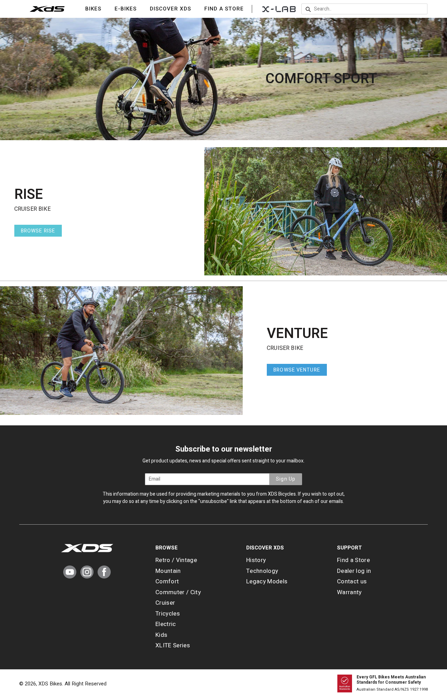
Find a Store (224, 9)
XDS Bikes (50, 684)
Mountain (168, 571)
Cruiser (165, 602)
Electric (165, 624)
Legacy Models (266, 581)
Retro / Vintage (176, 560)
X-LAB (279, 9)
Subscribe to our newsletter (223, 449)
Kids (161, 635)
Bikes (97, 9)
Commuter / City (178, 592)
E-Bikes (130, 9)
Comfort (167, 581)
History (256, 560)
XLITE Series (172, 645)
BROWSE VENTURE (296, 370)
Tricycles (167, 613)
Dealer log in (354, 571)
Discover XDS (175, 9)
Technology (262, 571)
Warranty (349, 592)
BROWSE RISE (38, 231)
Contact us (352, 581)
